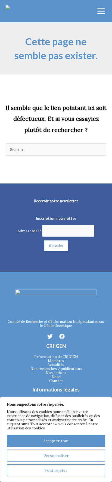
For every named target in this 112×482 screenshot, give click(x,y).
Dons (56, 377)
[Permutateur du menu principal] (101, 11)
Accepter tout (56, 440)
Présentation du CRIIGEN (56, 356)
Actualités (56, 364)
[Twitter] (50, 336)
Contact (56, 381)
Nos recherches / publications (56, 368)
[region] (56, 439)
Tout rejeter (56, 470)
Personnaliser (56, 455)
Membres (56, 361)
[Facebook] (62, 336)
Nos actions (56, 372)
